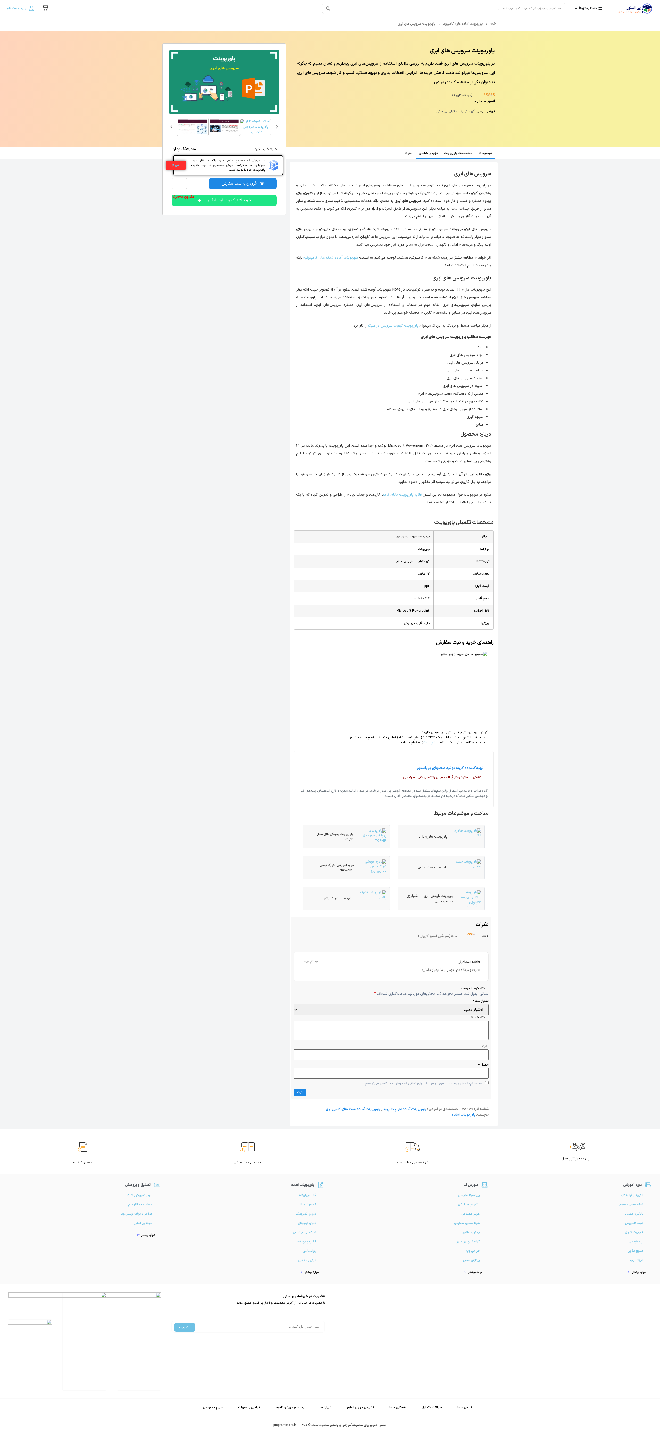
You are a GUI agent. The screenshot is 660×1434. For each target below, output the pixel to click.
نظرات (409, 153)
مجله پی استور (143, 1223)
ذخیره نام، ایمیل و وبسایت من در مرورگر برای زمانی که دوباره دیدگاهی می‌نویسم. (424, 1083)
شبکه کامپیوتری (633, 1223)
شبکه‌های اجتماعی (304, 1232)
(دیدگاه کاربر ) (462, 95)
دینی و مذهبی (307, 1260)
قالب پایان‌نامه (307, 1195)
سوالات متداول (432, 1407)
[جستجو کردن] (328, 8)
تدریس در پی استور (360, 1407)
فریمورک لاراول (634, 1232)
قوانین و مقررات (249, 1407)
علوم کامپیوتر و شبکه (139, 1195)
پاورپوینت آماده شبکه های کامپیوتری (330, 257)
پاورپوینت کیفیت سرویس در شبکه (392, 325)
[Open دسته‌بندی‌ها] (576, 8)
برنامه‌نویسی (636, 1241)
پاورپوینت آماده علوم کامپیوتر (463, 24)
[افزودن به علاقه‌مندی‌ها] (181, 184)
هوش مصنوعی (470, 1214)
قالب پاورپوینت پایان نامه (403, 495)
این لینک (429, 742)
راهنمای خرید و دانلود (289, 1407)
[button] (171, 127)
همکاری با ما (397, 1407)
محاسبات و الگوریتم (140, 1204)
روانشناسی (309, 1251)
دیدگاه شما (480, 1017)
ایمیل (483, 1065)
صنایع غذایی (635, 1251)
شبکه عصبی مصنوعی (630, 1204)
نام (485, 1046)
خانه (493, 24)
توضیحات (485, 153)
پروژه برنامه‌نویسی (469, 1195)
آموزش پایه (636, 1260)
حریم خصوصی (213, 1407)
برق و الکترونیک (306, 1214)
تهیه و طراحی (428, 153)
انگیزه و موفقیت (306, 1241)
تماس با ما (464, 1407)
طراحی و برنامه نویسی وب (136, 1214)
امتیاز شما (481, 1001)
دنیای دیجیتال (307, 1223)
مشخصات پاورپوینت (458, 153)
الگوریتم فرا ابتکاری (468, 1204)
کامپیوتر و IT (308, 1204)
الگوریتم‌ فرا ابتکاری (631, 1195)
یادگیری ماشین (634, 1214)
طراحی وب (473, 1251)
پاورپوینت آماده (463, 1114)
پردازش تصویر (471, 1260)
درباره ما (325, 1407)
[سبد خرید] (46, 7)
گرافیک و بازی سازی (468, 1241)
